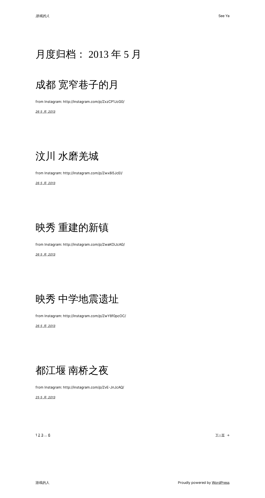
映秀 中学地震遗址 (77, 299)
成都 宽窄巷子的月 (77, 84)
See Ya (223, 16)
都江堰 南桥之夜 (72, 370)
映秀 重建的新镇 (72, 227)
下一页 (222, 435)
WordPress (220, 483)
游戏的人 (42, 16)
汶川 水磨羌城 (67, 156)
